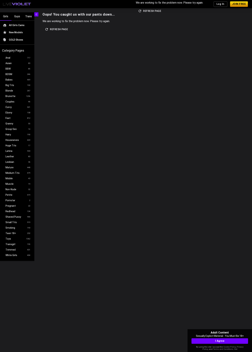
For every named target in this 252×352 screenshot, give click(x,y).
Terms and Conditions (223, 349)
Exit (235, 349)
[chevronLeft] (36, 14)
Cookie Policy (229, 347)
